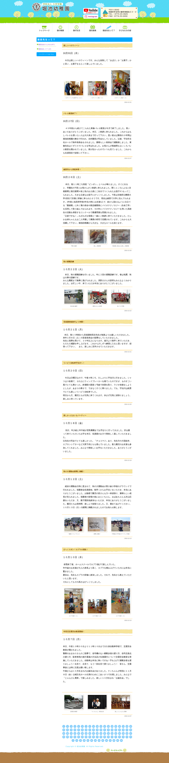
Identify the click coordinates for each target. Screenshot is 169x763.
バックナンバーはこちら (46, 54)
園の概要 (60, 28)
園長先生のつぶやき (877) (47, 44)
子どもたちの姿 (125, 28)
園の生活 (76, 28)
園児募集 (92, 28)
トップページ (44, 28)
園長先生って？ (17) (45, 49)
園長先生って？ (108, 28)
